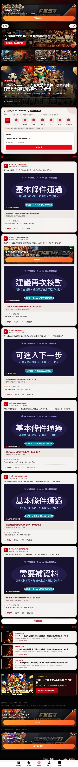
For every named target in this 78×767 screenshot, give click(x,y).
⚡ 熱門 (73, 26)
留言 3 (16, 322)
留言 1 (17, 467)
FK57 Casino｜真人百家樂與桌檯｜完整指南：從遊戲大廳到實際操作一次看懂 (38, 87)
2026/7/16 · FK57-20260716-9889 (18, 239)
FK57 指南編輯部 (8, 101)
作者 (9, 703)
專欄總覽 (74, 627)
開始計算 (39, 147)
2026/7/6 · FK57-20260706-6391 (18, 405)
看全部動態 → (39, 621)
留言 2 (17, 394)
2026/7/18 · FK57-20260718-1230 (18, 167)
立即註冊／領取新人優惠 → (46, 690)
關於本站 (4, 703)
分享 (22, 228)
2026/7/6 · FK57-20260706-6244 (18, 333)
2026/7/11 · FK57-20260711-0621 (18, 551)
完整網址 (8, 134)
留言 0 (16, 228)
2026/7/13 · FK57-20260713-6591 (18, 478)
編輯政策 (14, 703)
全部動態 (74, 157)
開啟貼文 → (30, 228)
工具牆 (25, 703)
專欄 (20, 703)
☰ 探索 (5, 26)
